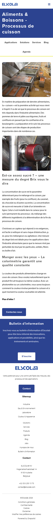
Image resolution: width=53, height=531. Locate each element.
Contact (27, 388)
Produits (26, 431)
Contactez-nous (14, 312)
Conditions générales (26, 502)
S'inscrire (26, 356)
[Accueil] (26, 4)
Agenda (27, 51)
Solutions (24, 42)
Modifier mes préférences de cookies (26, 514)
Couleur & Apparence (26, 416)
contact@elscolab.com (26, 487)
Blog (46, 42)
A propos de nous (26, 447)
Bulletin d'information (26, 451)
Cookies (26, 508)
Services (36, 42)
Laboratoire (26, 412)
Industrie (26, 404)
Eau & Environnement (26, 408)
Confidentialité (26, 505)
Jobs (26, 443)
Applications (11, 42)
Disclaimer (26, 511)
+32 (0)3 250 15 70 (26, 483)
